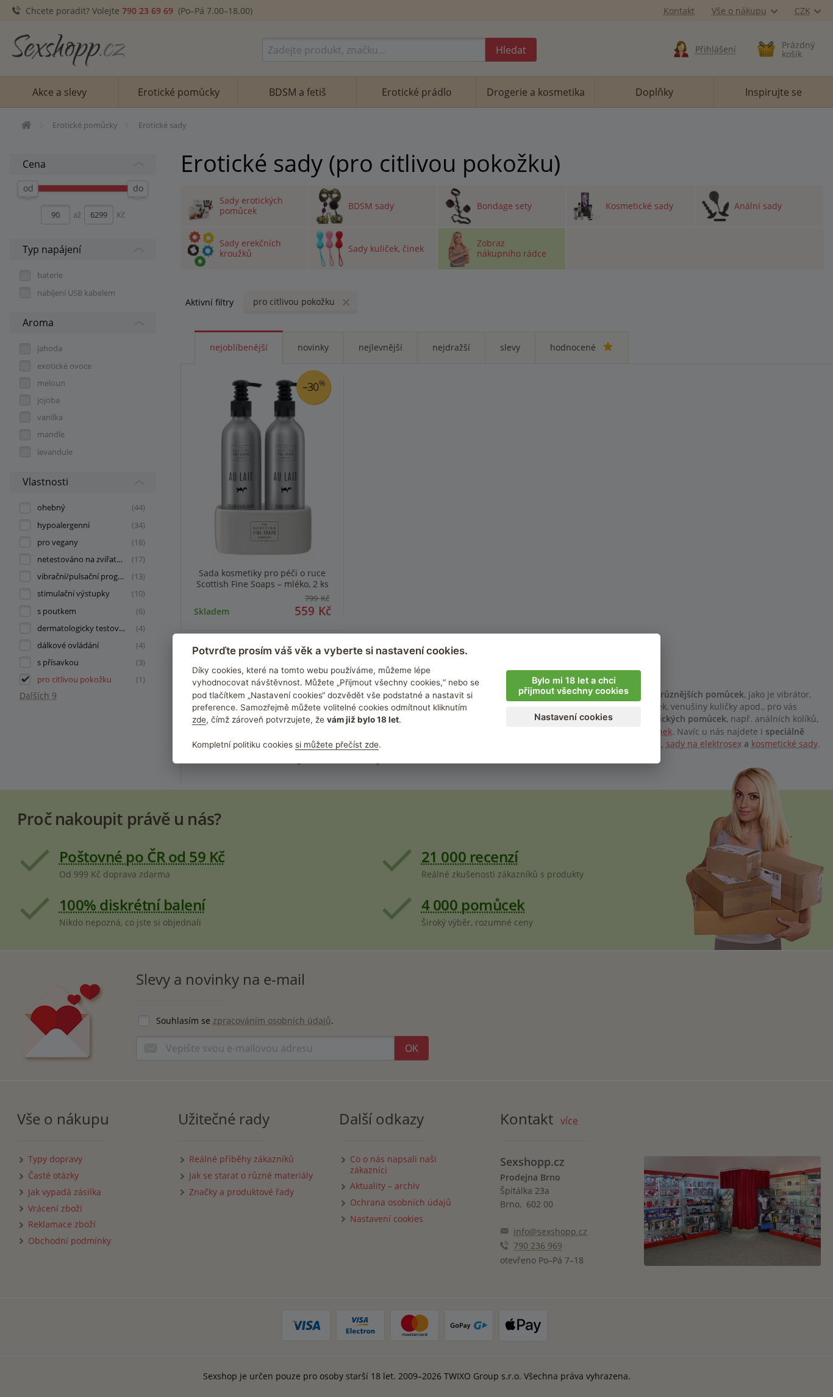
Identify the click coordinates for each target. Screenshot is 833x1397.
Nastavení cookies (573, 717)
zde (199, 719)
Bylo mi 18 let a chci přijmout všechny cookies (573, 685)
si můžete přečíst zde (337, 744)
